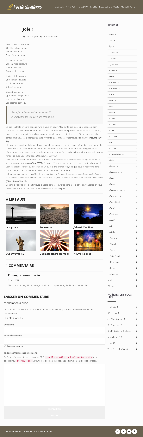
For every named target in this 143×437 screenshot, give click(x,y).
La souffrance (114, 208)
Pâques (111, 286)
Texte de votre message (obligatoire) (21, 353)
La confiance (113, 82)
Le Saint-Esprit (114, 256)
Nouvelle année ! (115, 337)
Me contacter (128, 7)
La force (111, 112)
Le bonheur (112, 238)
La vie (110, 226)
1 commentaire (50, 36)
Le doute (111, 250)
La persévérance (115, 172)
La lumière (112, 136)
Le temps (112, 268)
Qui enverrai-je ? (115, 325)
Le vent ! (111, 343)
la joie (111, 130)
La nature (112, 148)
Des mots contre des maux (119, 331)
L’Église (111, 47)
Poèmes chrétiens (87, 7)
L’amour (111, 41)
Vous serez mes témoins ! (119, 349)
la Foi (110, 106)
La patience (113, 166)
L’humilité (112, 58)
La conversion (114, 88)
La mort (111, 142)
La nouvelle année (115, 154)
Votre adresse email (13, 335)
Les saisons (113, 274)
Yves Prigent (32, 36)
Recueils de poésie (109, 7)
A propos (71, 7)
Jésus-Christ (113, 35)
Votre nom (9, 324)
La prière (111, 184)
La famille (112, 100)
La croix (111, 94)
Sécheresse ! (113, 313)
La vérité (111, 220)
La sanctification (115, 202)
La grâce (111, 118)
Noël (110, 280)
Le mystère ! (113, 307)
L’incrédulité (113, 70)
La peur (111, 178)
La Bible (111, 76)
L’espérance (113, 53)
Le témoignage (114, 262)
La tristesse (113, 214)
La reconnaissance (116, 190)
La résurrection (114, 196)
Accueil (59, 7)
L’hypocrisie (113, 64)
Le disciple (112, 244)
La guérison (113, 124)
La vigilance (113, 232)
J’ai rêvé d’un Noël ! (116, 319)
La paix (111, 160)
